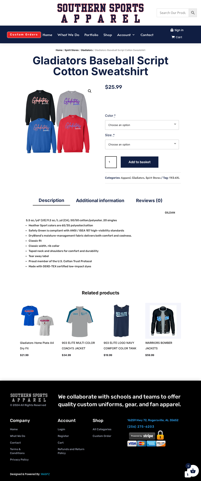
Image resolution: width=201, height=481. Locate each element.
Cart (179, 37)
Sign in (179, 30)
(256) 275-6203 (140, 426)
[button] (89, 91)
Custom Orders (24, 34)
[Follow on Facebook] (188, 474)
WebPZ (45, 474)
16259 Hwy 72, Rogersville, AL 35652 (152, 420)
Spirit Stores (72, 50)
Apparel (126, 178)
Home (47, 35)
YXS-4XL (174, 178)
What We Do (68, 35)
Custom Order (102, 436)
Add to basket (140, 162)
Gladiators (87, 50)
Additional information (100, 200)
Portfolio (91, 35)
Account (124, 35)
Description (51, 200)
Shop (108, 35)
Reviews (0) (149, 200)
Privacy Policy (19, 459)
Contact (147, 35)
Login (61, 429)
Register (63, 436)
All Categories (102, 429)
